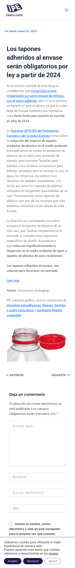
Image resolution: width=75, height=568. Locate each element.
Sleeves (47, 305)
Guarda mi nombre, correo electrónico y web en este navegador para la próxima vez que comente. (34, 529)
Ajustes (53, 561)
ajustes (53, 553)
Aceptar (12, 561)
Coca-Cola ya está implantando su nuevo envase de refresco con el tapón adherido (36, 96)
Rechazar (33, 561)
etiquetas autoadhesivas (24, 305)
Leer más (13, 280)
